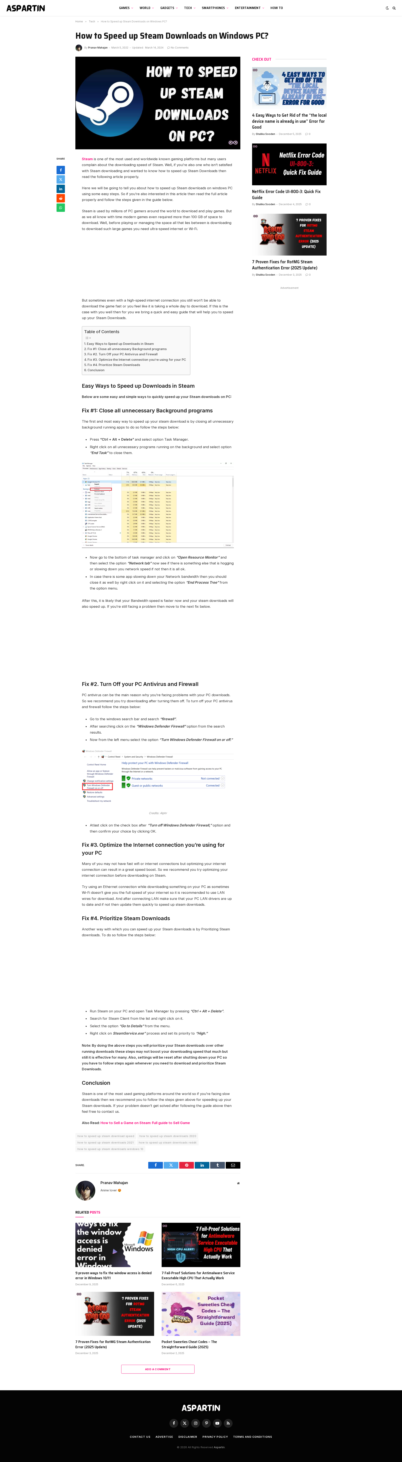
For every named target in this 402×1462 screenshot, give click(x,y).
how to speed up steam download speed (105, 1136)
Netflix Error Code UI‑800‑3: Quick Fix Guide (286, 195)
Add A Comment (158, 1369)
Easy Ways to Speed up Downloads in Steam (120, 344)
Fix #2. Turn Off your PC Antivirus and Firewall (123, 354)
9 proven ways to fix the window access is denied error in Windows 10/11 (113, 1275)
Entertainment (248, 7)
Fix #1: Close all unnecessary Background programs (127, 349)
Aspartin (219, 1447)
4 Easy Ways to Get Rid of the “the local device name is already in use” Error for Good (289, 121)
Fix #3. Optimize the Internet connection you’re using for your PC (137, 360)
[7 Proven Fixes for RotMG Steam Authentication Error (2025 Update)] (114, 1314)
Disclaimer (187, 1436)
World (145, 7)
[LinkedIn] (61, 189)
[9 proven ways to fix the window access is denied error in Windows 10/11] (114, 1245)
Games (124, 7)
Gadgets (167, 7)
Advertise (164, 1436)
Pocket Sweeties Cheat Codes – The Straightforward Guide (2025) (189, 1344)
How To (277, 7)
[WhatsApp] (61, 207)
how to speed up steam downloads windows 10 (110, 1149)
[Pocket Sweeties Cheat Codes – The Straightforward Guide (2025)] (201, 1314)
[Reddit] (61, 198)
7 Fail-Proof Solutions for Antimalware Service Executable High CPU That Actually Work (198, 1275)
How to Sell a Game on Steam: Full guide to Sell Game (145, 1123)
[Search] (394, 8)
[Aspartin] (26, 8)
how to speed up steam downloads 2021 (105, 1142)
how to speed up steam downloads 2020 (167, 1136)
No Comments (180, 47)
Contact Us (140, 1436)
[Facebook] (61, 170)
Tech (188, 7)
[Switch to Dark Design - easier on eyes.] (387, 8)
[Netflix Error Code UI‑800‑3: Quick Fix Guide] (289, 164)
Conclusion (96, 370)
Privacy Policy (215, 1436)
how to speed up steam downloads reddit (168, 1142)
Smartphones (213, 7)
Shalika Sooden (265, 134)
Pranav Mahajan (98, 47)
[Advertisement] (158, 266)
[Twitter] (61, 179)
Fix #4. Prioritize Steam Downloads (114, 365)
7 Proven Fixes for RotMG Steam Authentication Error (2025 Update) (113, 1344)
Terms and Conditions (252, 1436)
